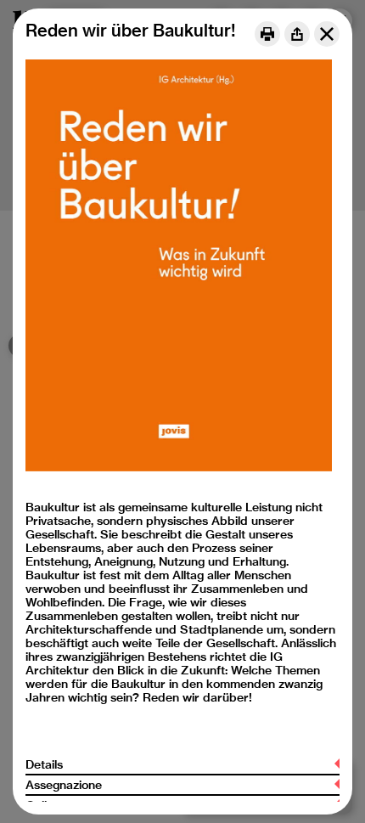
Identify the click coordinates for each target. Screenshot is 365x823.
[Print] (267, 34)
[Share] (297, 34)
